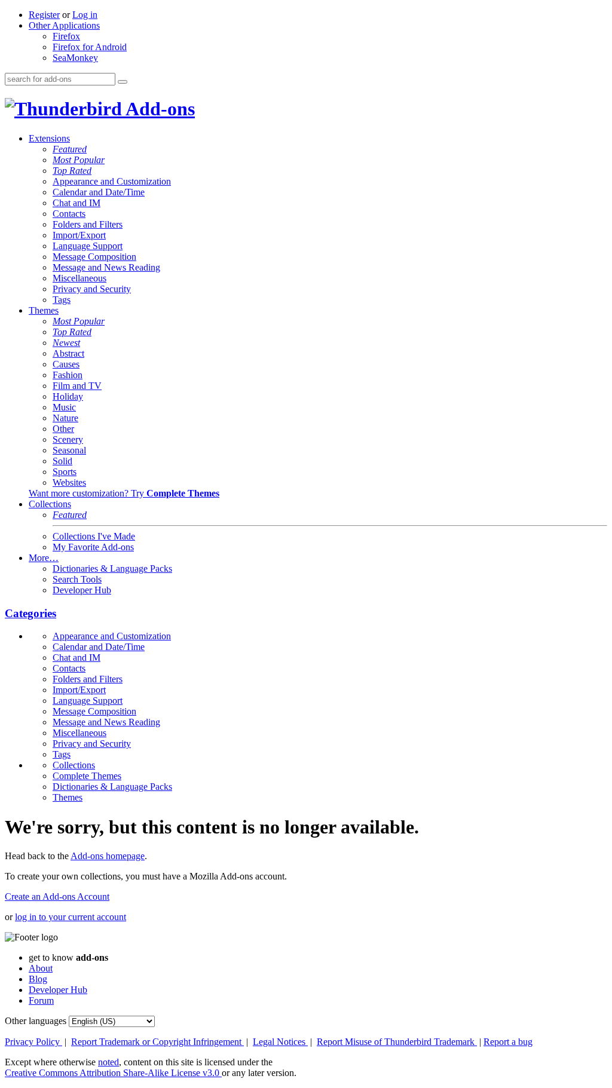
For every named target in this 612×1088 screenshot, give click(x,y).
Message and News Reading (106, 267)
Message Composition (94, 257)
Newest (66, 343)
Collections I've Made (94, 536)
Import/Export (79, 235)
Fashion (67, 375)
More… (44, 558)
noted (108, 1062)
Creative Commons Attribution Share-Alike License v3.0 (113, 1073)
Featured (70, 149)
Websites (69, 482)
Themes (44, 310)
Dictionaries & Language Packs (112, 568)
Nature (65, 418)
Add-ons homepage (108, 856)
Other (63, 429)
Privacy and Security (92, 289)
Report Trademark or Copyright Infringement (157, 1042)
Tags (62, 300)
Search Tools (77, 579)
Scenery (68, 439)
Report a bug (508, 1042)
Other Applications (64, 25)
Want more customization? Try (124, 493)
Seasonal (69, 450)
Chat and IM (76, 203)
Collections (50, 504)
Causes (66, 364)
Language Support (88, 246)
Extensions (49, 138)
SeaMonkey (75, 58)
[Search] (122, 82)
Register (44, 15)
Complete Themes (87, 776)
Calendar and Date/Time (99, 192)
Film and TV (77, 386)
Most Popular (79, 160)
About (41, 968)
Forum (41, 1000)
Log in (84, 15)
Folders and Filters (88, 224)
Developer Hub (82, 590)
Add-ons (158, 108)
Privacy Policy (33, 1042)
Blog (38, 979)
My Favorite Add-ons (93, 547)
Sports (64, 472)
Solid (62, 461)
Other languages (35, 1021)
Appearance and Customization (112, 181)
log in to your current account (70, 917)
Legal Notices (280, 1042)
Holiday (68, 396)
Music (64, 407)
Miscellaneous (79, 278)
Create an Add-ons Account (57, 896)
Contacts (69, 214)
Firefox (66, 36)
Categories (30, 613)
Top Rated (72, 171)
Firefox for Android (90, 47)
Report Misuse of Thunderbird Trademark (397, 1042)
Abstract (68, 353)
